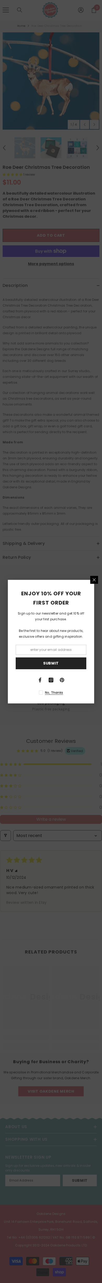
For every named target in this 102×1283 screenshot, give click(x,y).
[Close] (94, 580)
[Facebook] (40, 680)
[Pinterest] (61, 680)
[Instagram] (51, 680)
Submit (51, 663)
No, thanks (54, 692)
